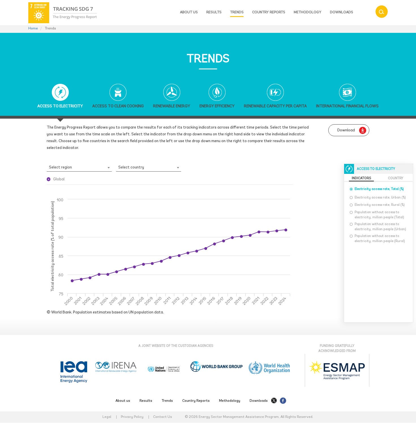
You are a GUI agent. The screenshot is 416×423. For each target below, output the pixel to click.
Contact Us (162, 417)
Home (33, 28)
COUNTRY (395, 178)
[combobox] (79, 168)
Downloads (341, 12)
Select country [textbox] (131, 167)
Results (214, 12)
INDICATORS (361, 178)
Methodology (307, 12)
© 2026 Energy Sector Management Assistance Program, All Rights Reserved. (249, 417)
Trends (237, 12)
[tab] (60, 100)
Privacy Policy (132, 417)
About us (189, 12)
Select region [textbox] (60, 167)
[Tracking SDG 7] (62, 12)
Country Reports (268, 12)
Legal (106, 417)
